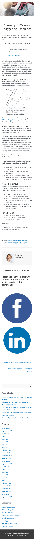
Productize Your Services (9, 523)
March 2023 (5, 447)
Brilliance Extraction (14, 241)
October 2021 (6, 494)
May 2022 (5, 475)
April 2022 (5, 477)
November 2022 (7, 458)
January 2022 (6, 486)
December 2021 (7, 488)
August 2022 (5, 466)
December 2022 (7, 455)
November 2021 (7, 491)
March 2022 (5, 480)
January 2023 (6, 453)
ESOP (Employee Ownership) (11, 515)
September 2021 (7, 497)
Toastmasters (16, 106)
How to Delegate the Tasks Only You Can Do (15, 418)
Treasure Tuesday (7, 526)
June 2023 (5, 439)
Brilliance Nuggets (7, 120)
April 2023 (5, 444)
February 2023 (6, 450)
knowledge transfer (8, 518)
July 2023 (4, 436)
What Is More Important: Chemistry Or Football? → (20, 369)
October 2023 (6, 428)
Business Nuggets (13, 243)
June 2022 (5, 472)
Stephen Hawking (14, 55)
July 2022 (4, 469)
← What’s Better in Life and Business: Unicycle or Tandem (16, 363)
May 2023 (5, 442)
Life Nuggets (23, 243)
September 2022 (7, 464)
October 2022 (6, 461)
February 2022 (6, 483)
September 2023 (7, 431)
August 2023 (5, 433)
